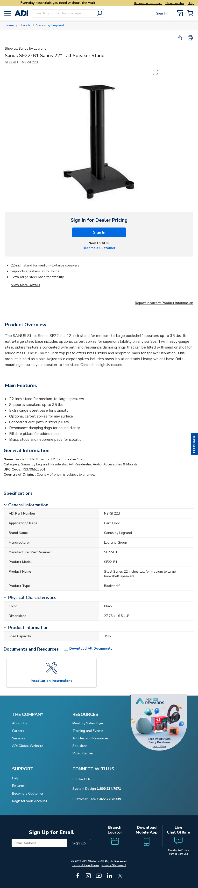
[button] (194, 444)
